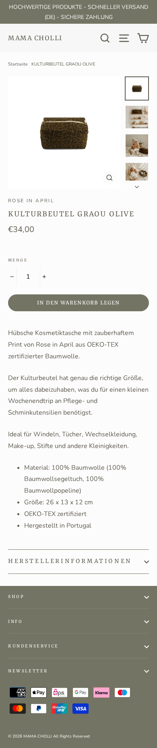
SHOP (16, 597)
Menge (17, 260)
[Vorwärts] (137, 185)
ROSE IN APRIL (31, 200)
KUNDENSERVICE (33, 646)
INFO (15, 622)
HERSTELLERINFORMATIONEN (70, 561)
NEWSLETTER (28, 671)
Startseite (18, 64)
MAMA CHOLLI (35, 38)
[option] (64, 132)
